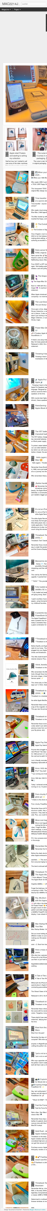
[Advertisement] (23, 37)
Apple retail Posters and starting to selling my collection (18, 156)
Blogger (32, 1209)
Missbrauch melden (40, 1209)
